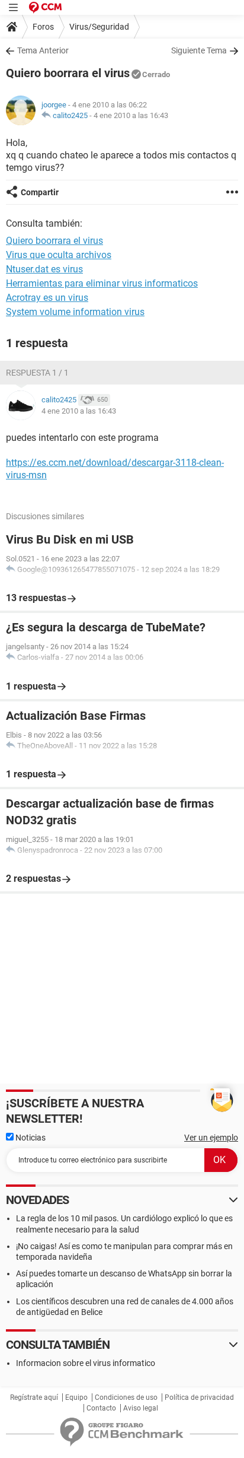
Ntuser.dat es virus (44, 269)
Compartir (40, 192)
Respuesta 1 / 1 (37, 372)
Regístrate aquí (34, 1397)
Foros (43, 26)
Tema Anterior (43, 50)
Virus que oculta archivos (58, 255)
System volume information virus (75, 311)
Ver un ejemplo (211, 1137)
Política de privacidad (199, 1397)
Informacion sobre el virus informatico (85, 1363)
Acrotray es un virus (47, 297)
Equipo (76, 1397)
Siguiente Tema (199, 50)
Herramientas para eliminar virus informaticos (102, 283)
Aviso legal (140, 1408)
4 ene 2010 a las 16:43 (131, 115)
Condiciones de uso (126, 1397)
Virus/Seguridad (99, 26)
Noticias (30, 1137)
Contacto (101, 1408)
